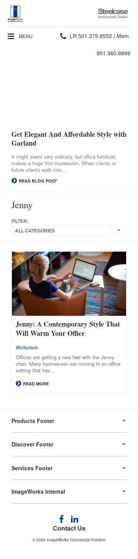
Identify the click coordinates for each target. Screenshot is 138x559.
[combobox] (69, 230)
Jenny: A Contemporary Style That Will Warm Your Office (68, 328)
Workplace (27, 347)
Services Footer (32, 468)
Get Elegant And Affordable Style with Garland (69, 138)
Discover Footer (32, 444)
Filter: (20, 221)
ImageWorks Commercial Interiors (76, 539)
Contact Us (69, 528)
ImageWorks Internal (38, 491)
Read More (35, 383)
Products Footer (33, 421)
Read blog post (37, 181)
